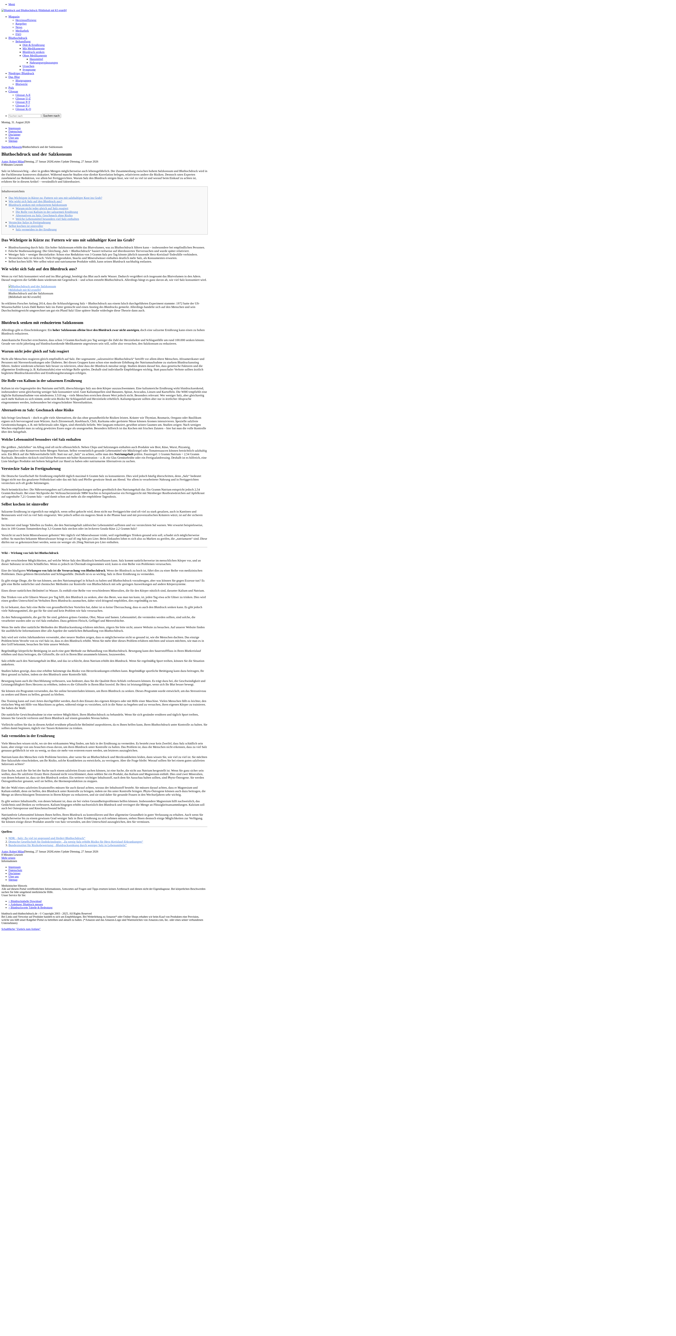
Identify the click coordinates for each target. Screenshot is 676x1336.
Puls (11, 87)
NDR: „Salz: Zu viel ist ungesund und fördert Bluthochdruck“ (46, 838)
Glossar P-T (22, 102)
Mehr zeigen (8, 857)
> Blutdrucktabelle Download (25, 901)
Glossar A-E (22, 95)
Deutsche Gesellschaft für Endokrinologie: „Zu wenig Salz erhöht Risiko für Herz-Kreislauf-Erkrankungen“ (75, 841)
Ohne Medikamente (35, 55)
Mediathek (22, 30)
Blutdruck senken (34, 52)
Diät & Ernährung (34, 45)
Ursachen (28, 66)
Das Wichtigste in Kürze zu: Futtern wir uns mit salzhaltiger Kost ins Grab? (55, 197)
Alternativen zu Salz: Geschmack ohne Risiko (44, 215)
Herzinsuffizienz (25, 20)
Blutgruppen (23, 80)
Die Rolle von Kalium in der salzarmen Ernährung (47, 212)
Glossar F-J (22, 105)
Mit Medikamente (34, 48)
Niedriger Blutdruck (21, 73)
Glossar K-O (23, 109)
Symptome (29, 69)
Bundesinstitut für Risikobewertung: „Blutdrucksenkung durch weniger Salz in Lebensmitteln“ (67, 845)
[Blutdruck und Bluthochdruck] (34, 10)
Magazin (14, 16)
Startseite (6, 146)
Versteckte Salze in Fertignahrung (30, 222)
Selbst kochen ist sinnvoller (26, 226)
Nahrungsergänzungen (44, 62)
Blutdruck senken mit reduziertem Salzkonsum (38, 205)
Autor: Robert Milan (12, 161)
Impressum (14, 128)
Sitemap (12, 140)
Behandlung (23, 41)
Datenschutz (15, 131)
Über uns (13, 137)
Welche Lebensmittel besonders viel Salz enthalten (47, 219)
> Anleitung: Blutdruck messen (25, 904)
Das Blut (14, 77)
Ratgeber (21, 23)
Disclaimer (14, 134)
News (18, 27)
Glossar (13, 91)
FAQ (18, 34)
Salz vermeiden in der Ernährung (36, 229)
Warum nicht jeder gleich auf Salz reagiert (42, 208)
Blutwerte (21, 84)
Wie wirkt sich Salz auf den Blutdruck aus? (35, 201)
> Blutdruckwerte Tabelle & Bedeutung (30, 907)
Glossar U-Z (23, 98)
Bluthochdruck (17, 38)
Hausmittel (36, 59)
